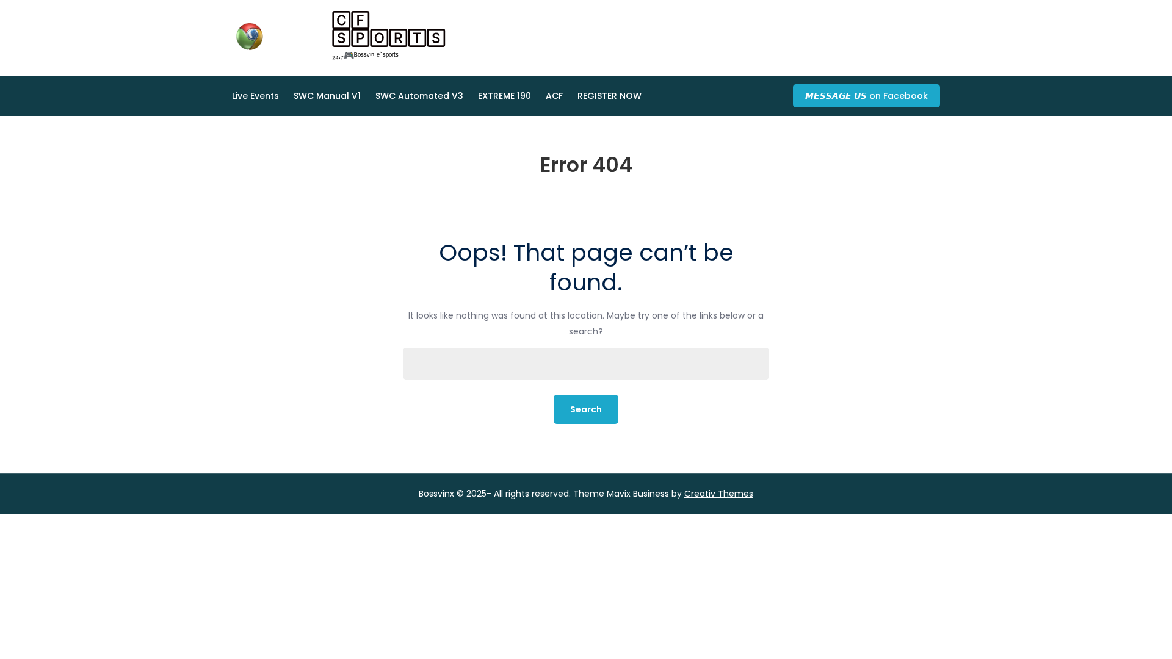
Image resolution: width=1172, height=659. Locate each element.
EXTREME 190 (504, 96)
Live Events (255, 96)
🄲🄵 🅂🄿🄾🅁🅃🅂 (389, 29)
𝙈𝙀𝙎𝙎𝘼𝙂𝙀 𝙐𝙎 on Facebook (866, 96)
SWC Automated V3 (419, 96)
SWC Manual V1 (327, 96)
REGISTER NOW (609, 96)
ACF (554, 96)
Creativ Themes (718, 494)
